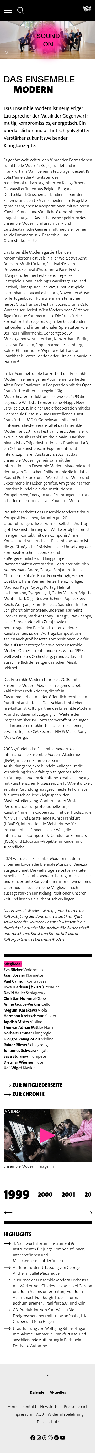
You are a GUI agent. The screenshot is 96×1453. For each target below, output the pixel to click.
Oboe (25, 998)
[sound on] (48, 40)
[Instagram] (39, 1438)
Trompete (25, 1056)
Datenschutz (48, 1421)
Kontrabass (25, 981)
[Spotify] (56, 1438)
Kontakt (29, 1406)
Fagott (26, 1050)
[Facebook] (32, 1438)
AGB (40, 1414)
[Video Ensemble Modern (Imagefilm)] (48, 1135)
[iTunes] (50, 1438)
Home (13, 1406)
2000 (45, 1194)
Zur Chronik (24, 1094)
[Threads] (44, 1438)
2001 (68, 1194)
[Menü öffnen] (8, 10)
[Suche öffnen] (20, 11)
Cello (27, 1004)
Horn (28, 1027)
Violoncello (23, 969)
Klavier (30, 1015)
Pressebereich (76, 1406)
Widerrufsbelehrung (65, 1414)
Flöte (23, 1062)
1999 (17, 1195)
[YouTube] (63, 1438)
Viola (25, 1010)
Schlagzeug (24, 993)
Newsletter (50, 1406)
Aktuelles (58, 1392)
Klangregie (27, 1033)
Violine (23, 1021)
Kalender (38, 1392)
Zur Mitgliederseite (33, 1085)
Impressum (22, 1414)
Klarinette (23, 975)
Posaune (32, 987)
